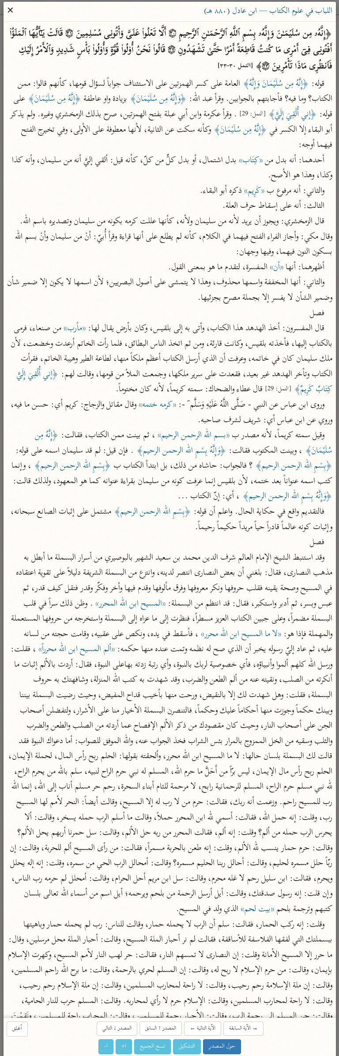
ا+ (123, 1046)
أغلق (17, 1028)
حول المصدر (222, 1046)
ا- (106, 1046)
